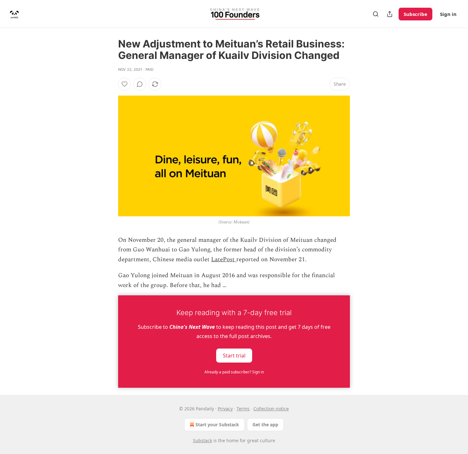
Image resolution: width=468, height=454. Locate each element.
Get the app (265, 425)
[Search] (375, 14)
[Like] (124, 84)
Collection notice (271, 409)
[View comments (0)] (139, 84)
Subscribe (415, 14)
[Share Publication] (389, 14)
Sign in (448, 14)
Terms (243, 409)
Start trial (234, 355)
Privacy (225, 409)
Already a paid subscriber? (234, 372)
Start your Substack (217, 425)
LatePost (223, 259)
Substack (202, 440)
